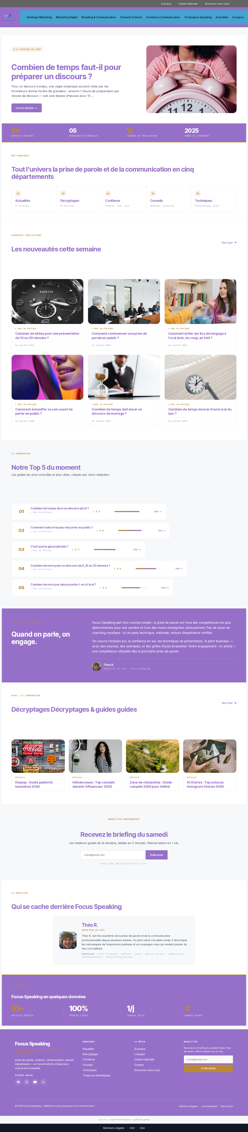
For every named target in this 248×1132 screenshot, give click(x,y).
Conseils (88, 1064)
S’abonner (156, 854)
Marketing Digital (67, 17)
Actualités (222, 17)
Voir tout (227, 242)
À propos (166, 3)
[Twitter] (26, 1082)
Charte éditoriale (188, 3)
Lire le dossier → (26, 107)
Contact (139, 1064)
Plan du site (227, 1106)
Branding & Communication (99, 17)
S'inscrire (208, 1068)
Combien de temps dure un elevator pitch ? (60, 508)
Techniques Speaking (198, 17)
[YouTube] (35, 1082)
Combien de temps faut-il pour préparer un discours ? (66, 71)
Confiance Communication (163, 17)
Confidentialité (209, 1106)
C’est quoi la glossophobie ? (49, 546)
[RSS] (43, 1082)
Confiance (89, 1059)
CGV (132, 1128)
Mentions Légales (114, 1128)
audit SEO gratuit (141, 1119)
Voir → (158, 511)
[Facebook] (18, 1082)
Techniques (90, 1070)
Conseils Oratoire (131, 17)
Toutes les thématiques (96, 1075)
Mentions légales (188, 1106)
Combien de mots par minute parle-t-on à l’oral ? (63, 584)
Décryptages (90, 1054)
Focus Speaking (32, 1044)
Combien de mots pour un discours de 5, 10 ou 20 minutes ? (70, 565)
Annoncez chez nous (217, 3)
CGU (142, 1128)
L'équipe (139, 1054)
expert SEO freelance (120, 1119)
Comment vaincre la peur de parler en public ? (62, 527)
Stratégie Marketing (39, 17)
